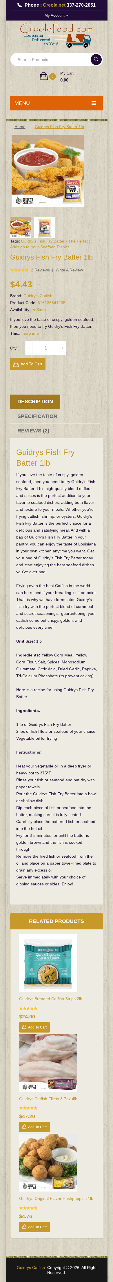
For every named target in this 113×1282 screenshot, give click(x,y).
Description (35, 401)
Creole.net (54, 5)
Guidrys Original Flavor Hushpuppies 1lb (56, 1198)
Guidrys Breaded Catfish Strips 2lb (50, 998)
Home (19, 126)
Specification (37, 416)
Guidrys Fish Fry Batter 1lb (59, 126)
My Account (55, 15)
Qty (13, 348)
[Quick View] (56, 963)
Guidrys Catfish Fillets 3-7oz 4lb (48, 1098)
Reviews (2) (33, 431)
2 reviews (40, 270)
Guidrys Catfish (31, 1267)
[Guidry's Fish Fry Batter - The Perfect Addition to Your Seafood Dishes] (20, 227)
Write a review (69, 270)
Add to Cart (31, 364)
